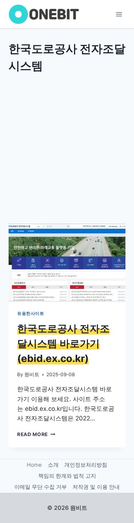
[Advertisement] (67, 147)
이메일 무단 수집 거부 (40, 486)
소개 (53, 464)
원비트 (31, 374)
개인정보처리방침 (85, 464)
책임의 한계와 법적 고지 (67, 475)
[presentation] (67, 262)
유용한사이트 (30, 313)
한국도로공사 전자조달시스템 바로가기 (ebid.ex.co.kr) (63, 343)
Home (34, 464)
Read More (36, 434)
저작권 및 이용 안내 (96, 486)
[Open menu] (118, 14)
